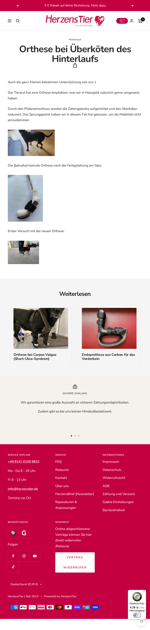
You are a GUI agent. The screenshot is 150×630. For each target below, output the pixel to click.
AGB (106, 486)
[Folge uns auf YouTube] (34, 556)
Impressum (111, 461)
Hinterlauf (75, 39)
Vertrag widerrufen (75, 562)
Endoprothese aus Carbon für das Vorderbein (108, 356)
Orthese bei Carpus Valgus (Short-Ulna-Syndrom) (34, 356)
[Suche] (18, 21)
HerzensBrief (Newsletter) (74, 494)
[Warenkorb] (140, 21)
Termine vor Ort (19, 498)
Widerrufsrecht (114, 478)
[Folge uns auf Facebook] (13, 556)
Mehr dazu (98, 5)
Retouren (62, 470)
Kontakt (61, 478)
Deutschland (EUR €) (24, 584)
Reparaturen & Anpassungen (66, 505)
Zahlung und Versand (119, 494)
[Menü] (143, 592)
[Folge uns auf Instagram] (24, 556)
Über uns (62, 486)
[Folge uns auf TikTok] (13, 566)
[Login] (131, 20)
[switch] (137, 615)
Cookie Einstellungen (118, 502)
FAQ (58, 461)
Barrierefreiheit (114, 510)
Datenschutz (112, 470)
